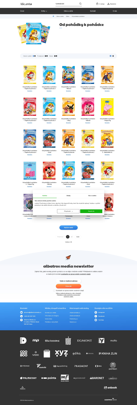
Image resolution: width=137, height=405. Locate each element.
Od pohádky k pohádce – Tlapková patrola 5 (30, 119)
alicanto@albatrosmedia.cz (32, 312)
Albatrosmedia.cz (75, 312)
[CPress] (89, 353)
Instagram (101, 312)
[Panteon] (113, 366)
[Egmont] (84, 340)
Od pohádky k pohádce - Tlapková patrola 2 (30, 87)
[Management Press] (35, 340)
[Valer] (68, 340)
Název (51, 56)
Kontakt (93, 11)
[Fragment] (81, 366)
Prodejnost (40, 56)
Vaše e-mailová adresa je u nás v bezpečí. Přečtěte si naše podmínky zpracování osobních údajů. (68, 294)
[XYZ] (61, 353)
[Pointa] (48, 378)
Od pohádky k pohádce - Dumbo (49, 215)
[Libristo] (113, 378)
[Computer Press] (46, 353)
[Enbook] (110, 388)
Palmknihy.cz (74, 319)
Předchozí (60, 237)
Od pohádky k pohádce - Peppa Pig (107, 119)
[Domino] (23, 340)
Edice (67, 16)
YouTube (101, 320)
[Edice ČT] (98, 366)
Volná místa (48, 319)
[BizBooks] (52, 340)
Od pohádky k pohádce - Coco (88, 215)
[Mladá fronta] (65, 378)
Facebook (101, 316)
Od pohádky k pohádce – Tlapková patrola (107, 87)
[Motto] (113, 340)
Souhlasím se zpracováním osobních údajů (70, 290)
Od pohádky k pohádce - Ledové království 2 (30, 215)
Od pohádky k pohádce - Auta (49, 151)
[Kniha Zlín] (107, 353)
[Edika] (76, 353)
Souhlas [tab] (44, 195)
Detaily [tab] (68, 195)
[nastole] (41, 366)
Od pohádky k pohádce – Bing (68, 119)
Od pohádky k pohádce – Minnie (88, 119)
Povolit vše (91, 211)
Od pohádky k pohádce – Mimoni (68, 87)
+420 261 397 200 (29, 316)
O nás (115, 11)
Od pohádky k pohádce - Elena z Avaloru (107, 215)
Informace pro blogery (52, 316)
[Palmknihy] (28, 378)
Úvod (22, 11)
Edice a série (68, 11)
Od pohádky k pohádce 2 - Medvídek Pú (107, 151)
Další (77, 237)
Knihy (43, 11)
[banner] (29, 4)
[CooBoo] (24, 353)
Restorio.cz (73, 322)
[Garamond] (79, 378)
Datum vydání (27, 56)
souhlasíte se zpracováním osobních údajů (75, 274)
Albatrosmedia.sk (75, 316)
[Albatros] (101, 340)
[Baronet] (97, 378)
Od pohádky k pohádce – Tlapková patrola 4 (88, 87)
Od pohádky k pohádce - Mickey (49, 183)
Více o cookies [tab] (92, 195)
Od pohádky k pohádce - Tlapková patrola (68, 151)
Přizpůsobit (67, 211)
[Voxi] (35, 353)
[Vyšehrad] (25, 366)
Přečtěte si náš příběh (51, 322)
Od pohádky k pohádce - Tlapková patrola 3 (49, 87)
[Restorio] (23, 388)
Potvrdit (69, 286)
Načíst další (68, 228)
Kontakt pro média (50, 312)
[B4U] (60, 366)
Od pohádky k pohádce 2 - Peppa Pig (30, 183)
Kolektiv (29, 91)
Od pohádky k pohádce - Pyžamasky (68, 215)
